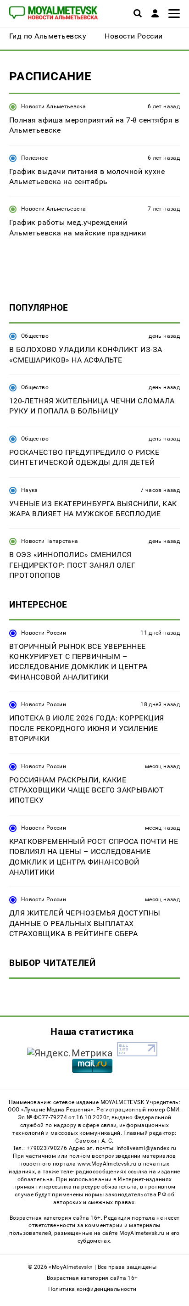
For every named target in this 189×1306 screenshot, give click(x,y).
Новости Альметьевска (53, 106)
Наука (29, 490)
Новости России (43, 633)
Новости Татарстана (49, 541)
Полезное (34, 158)
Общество (35, 336)
